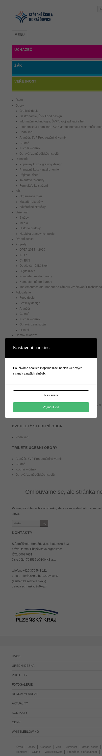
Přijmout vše (51, 407)
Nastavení (51, 395)
